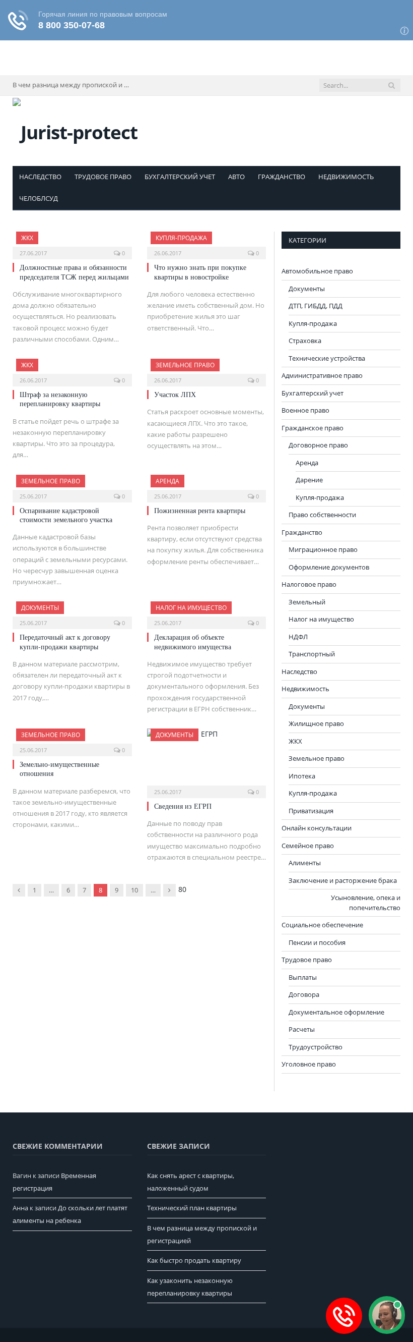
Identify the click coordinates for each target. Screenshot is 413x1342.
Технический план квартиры (192, 1207)
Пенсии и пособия (317, 942)
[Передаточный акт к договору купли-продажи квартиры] (72, 612)
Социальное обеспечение (322, 924)
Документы (40, 607)
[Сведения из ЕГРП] (206, 760)
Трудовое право (103, 176)
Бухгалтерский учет (180, 176)
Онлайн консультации (317, 827)
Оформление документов (329, 567)
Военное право (305, 410)
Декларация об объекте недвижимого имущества (192, 641)
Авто (236, 176)
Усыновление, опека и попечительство (365, 902)
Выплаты (303, 977)
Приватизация (311, 810)
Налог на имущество (191, 607)
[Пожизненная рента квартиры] (206, 485)
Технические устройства (327, 358)
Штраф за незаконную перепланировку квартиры (60, 398)
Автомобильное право (317, 270)
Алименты (305, 862)
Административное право (322, 375)
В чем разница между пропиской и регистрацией (73, 85)
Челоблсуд (38, 198)
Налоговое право (309, 584)
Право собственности (322, 514)
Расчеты (302, 1029)
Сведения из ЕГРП (183, 806)
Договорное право (318, 445)
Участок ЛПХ (175, 394)
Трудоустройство (315, 1046)
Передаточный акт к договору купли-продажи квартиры (65, 641)
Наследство (40, 176)
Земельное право (185, 365)
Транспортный (312, 653)
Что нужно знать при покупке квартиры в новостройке (200, 271)
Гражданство (281, 176)
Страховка (305, 340)
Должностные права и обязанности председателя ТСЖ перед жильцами (74, 271)
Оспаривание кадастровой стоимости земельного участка (66, 515)
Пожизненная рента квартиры (199, 510)
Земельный (307, 601)
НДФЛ (298, 636)
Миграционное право (323, 549)
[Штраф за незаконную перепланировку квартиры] (72, 369)
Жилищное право (316, 723)
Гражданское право (312, 427)
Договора (304, 994)
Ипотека (302, 775)
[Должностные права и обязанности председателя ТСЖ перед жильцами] (72, 242)
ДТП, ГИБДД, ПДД (315, 305)
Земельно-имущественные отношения (59, 768)
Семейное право (308, 845)
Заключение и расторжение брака (343, 880)
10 (134, 889)
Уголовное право (309, 1064)
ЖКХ (27, 238)
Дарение (309, 479)
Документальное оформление (336, 1012)
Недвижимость (346, 176)
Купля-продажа (181, 238)
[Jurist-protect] (75, 130)
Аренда (167, 481)
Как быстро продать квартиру (194, 1260)
